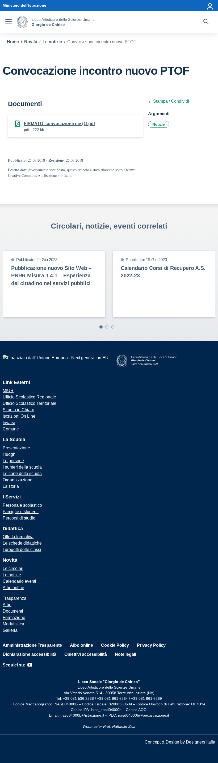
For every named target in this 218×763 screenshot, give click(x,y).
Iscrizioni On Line (19, 416)
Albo (7, 604)
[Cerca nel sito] (206, 22)
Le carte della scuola (22, 473)
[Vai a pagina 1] (101, 327)
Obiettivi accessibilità (85, 654)
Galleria (10, 630)
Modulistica (13, 624)
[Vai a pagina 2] (106, 327)
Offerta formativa (18, 536)
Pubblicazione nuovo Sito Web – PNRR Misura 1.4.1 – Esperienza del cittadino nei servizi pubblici (51, 275)
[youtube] (29, 665)
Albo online (13, 587)
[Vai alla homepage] (22, 22)
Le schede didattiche (22, 543)
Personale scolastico (22, 505)
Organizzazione (17, 480)
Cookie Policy (115, 645)
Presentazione (16, 448)
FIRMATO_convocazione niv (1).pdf (59, 123)
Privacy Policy (151, 645)
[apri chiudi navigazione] (8, 22)
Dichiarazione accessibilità (29, 654)
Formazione (14, 617)
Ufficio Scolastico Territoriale (29, 403)
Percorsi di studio (19, 518)
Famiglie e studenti (21, 511)
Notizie (158, 124)
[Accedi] (210, 5)
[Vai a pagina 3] (112, 327)
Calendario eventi (19, 581)
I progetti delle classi (22, 549)
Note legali (125, 654)
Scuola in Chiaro (18, 410)
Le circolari (13, 568)
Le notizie (12, 575)
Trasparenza (14, 598)
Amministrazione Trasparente (32, 645)
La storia (11, 486)
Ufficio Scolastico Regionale (29, 397)
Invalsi (9, 422)
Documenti (13, 611)
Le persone (13, 460)
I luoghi (9, 454)
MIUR (8, 390)
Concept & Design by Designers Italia (180, 742)
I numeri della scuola (22, 467)
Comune (11, 429)
